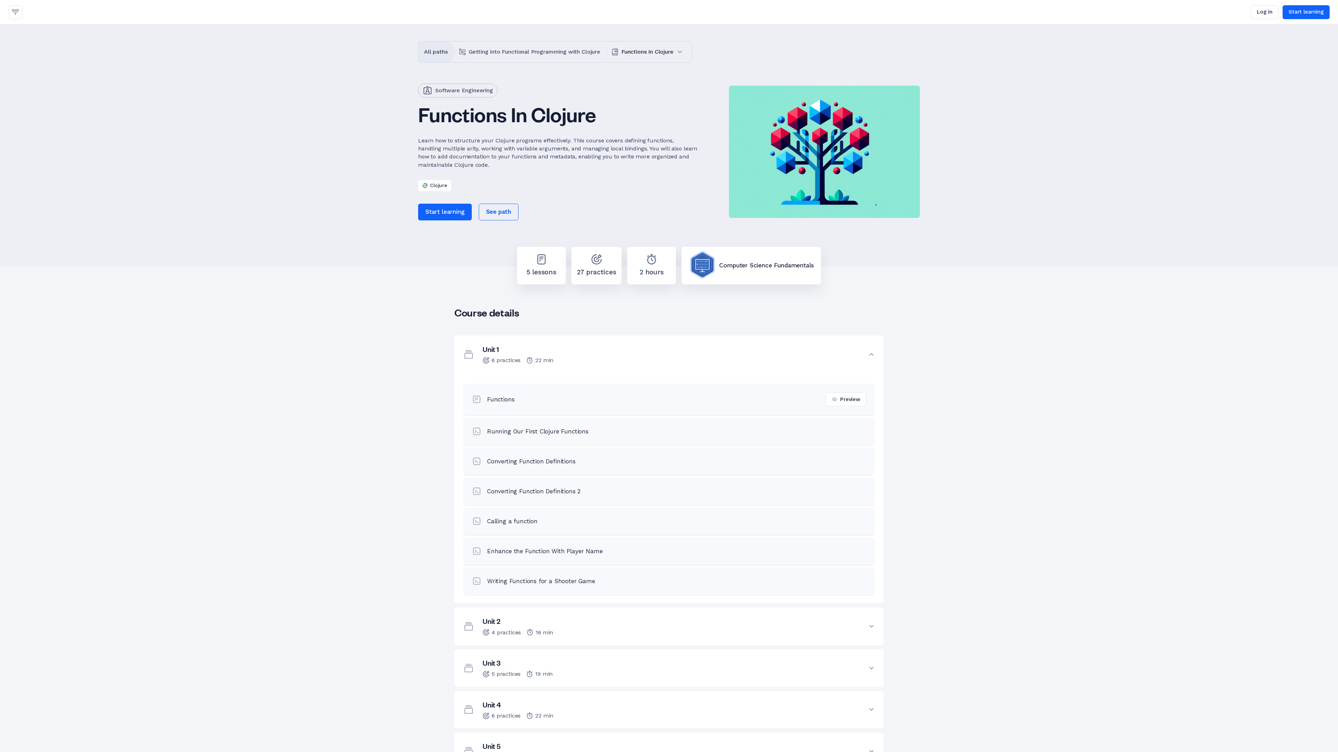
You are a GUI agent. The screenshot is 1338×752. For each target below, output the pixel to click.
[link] (15, 12)
